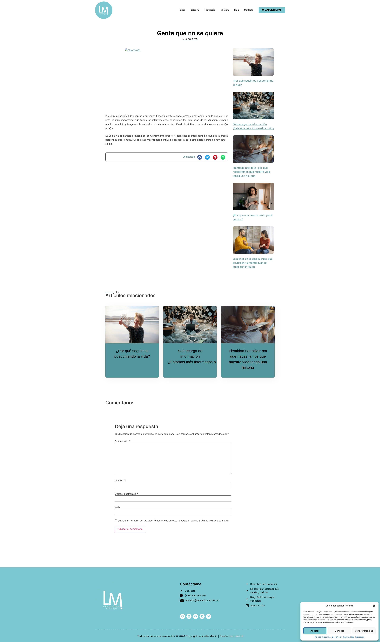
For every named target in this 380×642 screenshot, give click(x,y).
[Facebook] (202, 616)
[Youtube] (195, 616)
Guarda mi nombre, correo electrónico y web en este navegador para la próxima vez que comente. (173, 520)
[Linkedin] (188, 616)
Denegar (339, 630)
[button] (374, 605)
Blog (236, 10)
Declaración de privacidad (343, 637)
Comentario (122, 441)
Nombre (120, 480)
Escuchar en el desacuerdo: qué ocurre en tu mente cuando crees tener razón (252, 262)
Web (117, 507)
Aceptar (315, 630)
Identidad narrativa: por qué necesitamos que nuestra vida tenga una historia (251, 171)
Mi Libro (225, 10)
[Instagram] (182, 616)
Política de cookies (323, 637)
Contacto (248, 10)
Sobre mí (194, 10)
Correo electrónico (126, 494)
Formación (210, 10)
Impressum (359, 637)
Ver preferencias (364, 630)
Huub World (236, 636)
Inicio (182, 10)
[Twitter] (208, 616)
